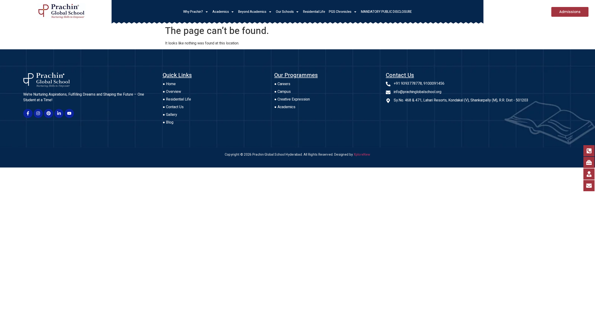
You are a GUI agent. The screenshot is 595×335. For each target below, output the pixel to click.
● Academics (284, 107)
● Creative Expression (292, 99)
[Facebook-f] (28, 113)
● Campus (282, 91)
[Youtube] (69, 113)
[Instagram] (38, 113)
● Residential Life (177, 99)
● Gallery (170, 114)
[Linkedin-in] (59, 113)
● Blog (168, 122)
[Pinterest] (48, 113)
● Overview (172, 91)
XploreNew (362, 154)
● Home (169, 84)
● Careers (282, 84)
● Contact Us (173, 107)
